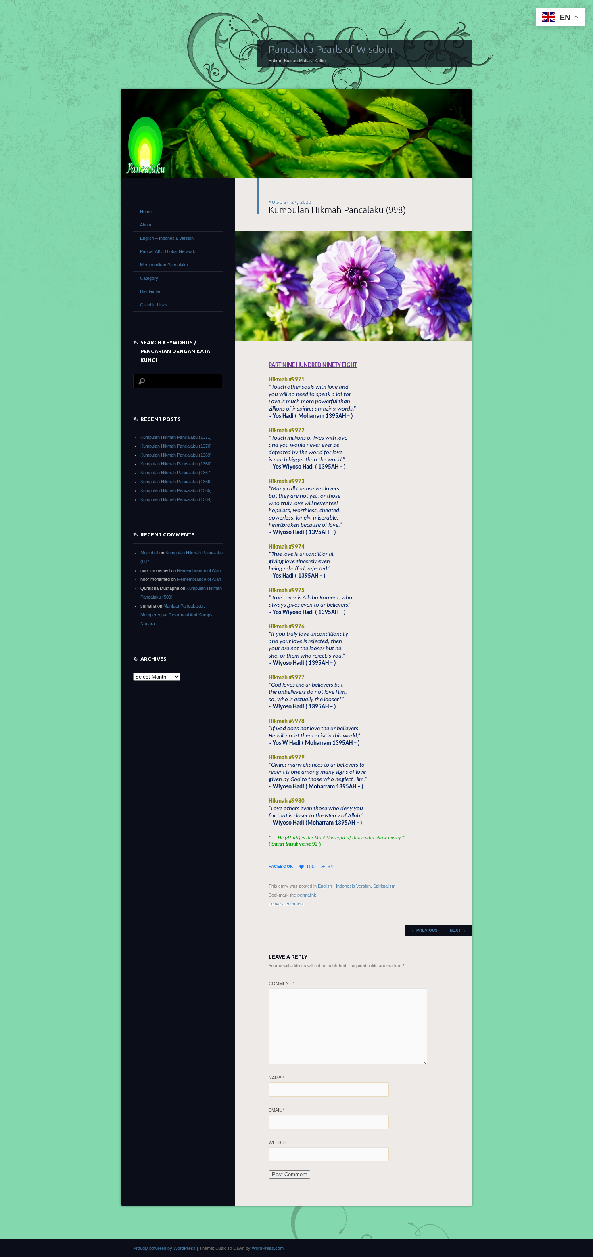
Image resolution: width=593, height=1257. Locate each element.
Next (458, 930)
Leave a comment (286, 903)
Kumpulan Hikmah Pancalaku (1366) (176, 481)
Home (146, 211)
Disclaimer (150, 291)
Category (149, 278)
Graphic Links (153, 304)
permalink (306, 894)
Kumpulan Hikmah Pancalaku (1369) (176, 455)
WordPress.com (268, 1248)
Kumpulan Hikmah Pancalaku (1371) (176, 437)
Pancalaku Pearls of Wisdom (331, 49)
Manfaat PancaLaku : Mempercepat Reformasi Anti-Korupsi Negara (176, 614)
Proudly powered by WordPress (164, 1248)
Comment (281, 983)
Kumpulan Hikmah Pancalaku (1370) (176, 446)
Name (276, 1077)
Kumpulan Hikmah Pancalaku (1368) (176, 463)
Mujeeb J (149, 552)
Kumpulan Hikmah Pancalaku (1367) (176, 472)
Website (278, 1142)
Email (276, 1110)
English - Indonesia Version (344, 886)
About (145, 224)
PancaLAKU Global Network (167, 251)
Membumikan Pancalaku (164, 264)
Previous (424, 930)
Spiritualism (384, 886)
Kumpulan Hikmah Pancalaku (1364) (176, 499)
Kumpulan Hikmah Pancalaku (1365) (176, 490)
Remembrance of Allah (199, 570)
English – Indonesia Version (167, 238)
